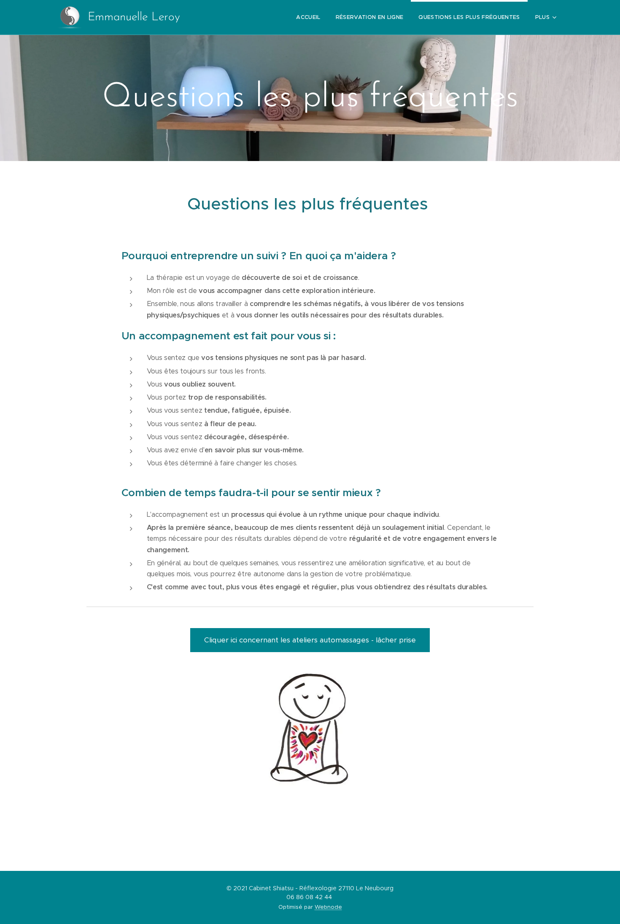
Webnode (328, 907)
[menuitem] (308, 17)
